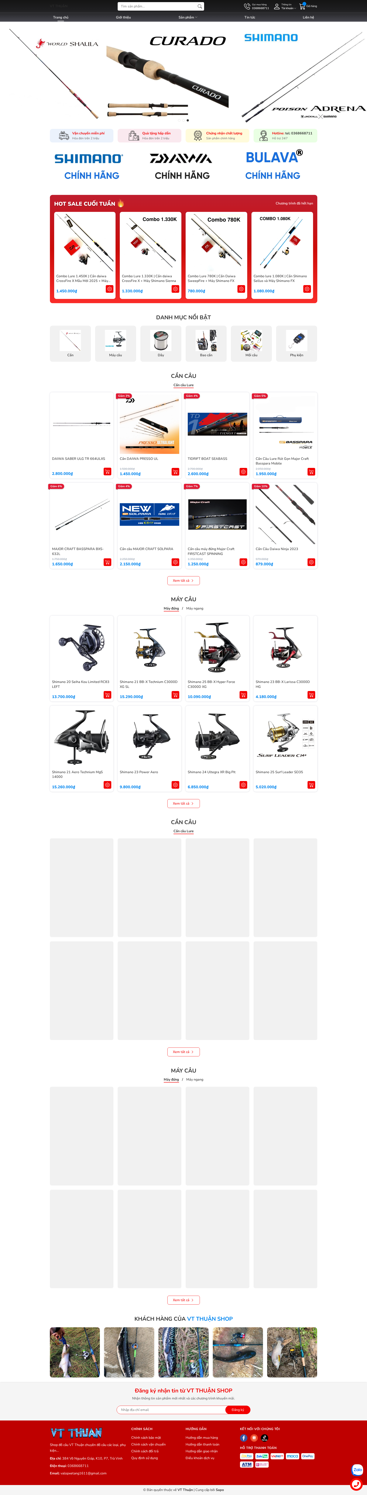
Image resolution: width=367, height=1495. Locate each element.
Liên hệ (308, 17)
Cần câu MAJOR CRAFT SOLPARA (146, 549)
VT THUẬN (59, 6)
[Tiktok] (264, 1438)
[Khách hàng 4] (238, 1352)
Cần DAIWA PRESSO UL (139, 458)
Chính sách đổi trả (144, 1451)
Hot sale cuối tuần (84, 204)
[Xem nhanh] (109, 242)
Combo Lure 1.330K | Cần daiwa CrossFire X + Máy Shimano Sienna (149, 278)
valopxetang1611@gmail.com (84, 1473)
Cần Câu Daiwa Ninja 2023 (277, 549)
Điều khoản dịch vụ (200, 1458)
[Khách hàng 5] (292, 1352)
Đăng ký (238, 1410)
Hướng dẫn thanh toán (202, 1444)
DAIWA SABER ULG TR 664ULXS (78, 458)
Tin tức (249, 17)
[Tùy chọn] (109, 289)
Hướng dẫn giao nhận (202, 1451)
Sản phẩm (187, 17)
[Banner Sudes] (93, 166)
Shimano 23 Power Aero (139, 772)
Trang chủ (60, 17)
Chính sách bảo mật (146, 1437)
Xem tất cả (181, 580)
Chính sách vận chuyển (148, 1444)
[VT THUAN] (76, 1433)
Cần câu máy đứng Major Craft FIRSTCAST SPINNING (211, 551)
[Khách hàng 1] (75, 1352)
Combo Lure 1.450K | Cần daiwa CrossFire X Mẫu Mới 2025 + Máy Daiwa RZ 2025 (82, 281)
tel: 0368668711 (298, 133)
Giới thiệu (123, 17)
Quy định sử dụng (144, 1458)
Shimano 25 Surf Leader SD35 (279, 772)
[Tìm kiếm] (200, 6)
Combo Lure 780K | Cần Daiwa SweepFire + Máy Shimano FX (212, 278)
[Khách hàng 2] (129, 1352)
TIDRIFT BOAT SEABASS (207, 458)
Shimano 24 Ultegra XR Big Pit (212, 772)
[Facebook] (243, 1438)
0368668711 (78, 1466)
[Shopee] (254, 1438)
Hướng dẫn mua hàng (202, 1437)
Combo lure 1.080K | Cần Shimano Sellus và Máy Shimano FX (280, 278)
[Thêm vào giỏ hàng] (107, 471)
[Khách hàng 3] (183, 1352)
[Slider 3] (183, 72)
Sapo (220, 1490)
